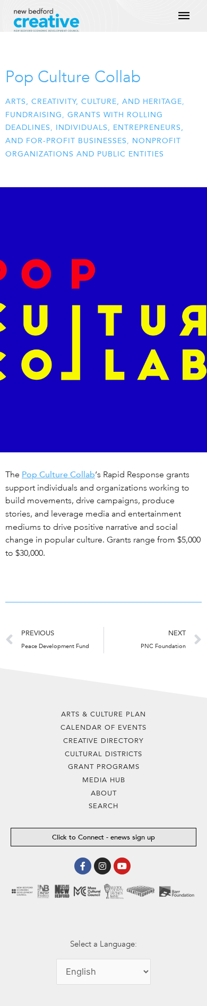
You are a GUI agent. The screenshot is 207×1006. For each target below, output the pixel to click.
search (103, 806)
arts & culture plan (103, 714)
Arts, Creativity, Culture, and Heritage (93, 101)
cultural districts (103, 754)
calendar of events (103, 727)
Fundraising (33, 114)
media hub (103, 780)
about (104, 793)
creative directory (103, 741)
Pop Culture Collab (58, 474)
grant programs (104, 767)
